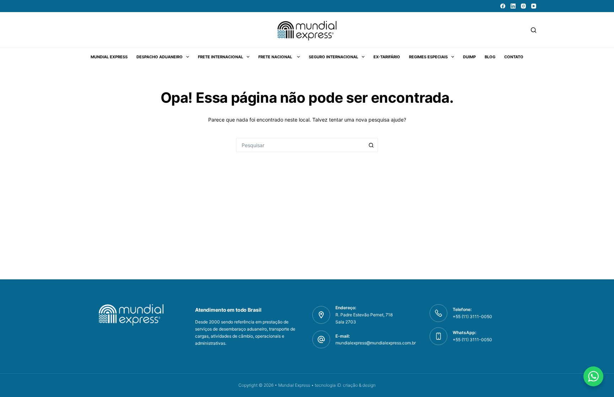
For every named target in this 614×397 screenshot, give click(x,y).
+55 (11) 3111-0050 (472, 339)
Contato (513, 56)
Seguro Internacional (333, 56)
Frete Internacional (220, 56)
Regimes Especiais (428, 56)
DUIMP (469, 56)
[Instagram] (523, 6)
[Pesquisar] (533, 30)
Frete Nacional (275, 56)
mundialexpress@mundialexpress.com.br (375, 342)
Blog (490, 56)
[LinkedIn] (513, 6)
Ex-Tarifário (386, 56)
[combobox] (300, 145)
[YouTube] (533, 6)
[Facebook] (502, 6)
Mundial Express (109, 56)
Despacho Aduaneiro (159, 56)
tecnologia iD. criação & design (345, 385)
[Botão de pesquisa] (371, 145)
